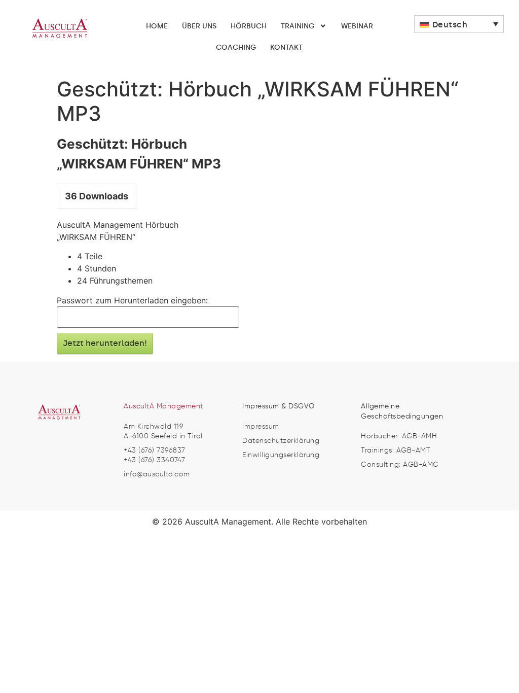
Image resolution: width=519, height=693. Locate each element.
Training (297, 25)
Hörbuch (249, 25)
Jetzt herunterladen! (105, 343)
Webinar (357, 25)
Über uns (199, 25)
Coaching (236, 47)
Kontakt (286, 47)
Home (157, 25)
